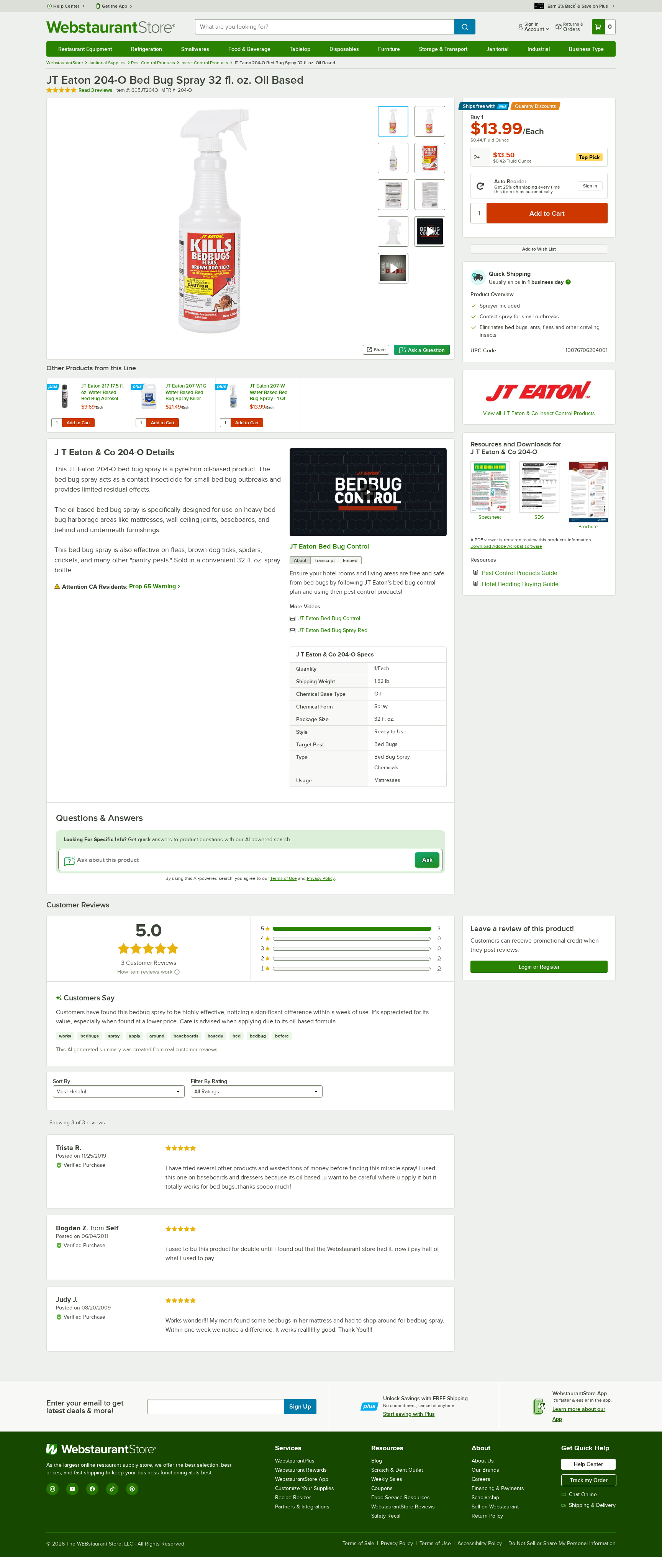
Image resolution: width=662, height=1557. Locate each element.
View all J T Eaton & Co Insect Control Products (539, 413)
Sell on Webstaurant (495, 1507)
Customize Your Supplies (304, 1488)
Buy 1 (476, 117)
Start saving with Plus (409, 1414)
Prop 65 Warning (152, 586)
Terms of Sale (358, 1543)
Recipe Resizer (293, 1497)
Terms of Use (283, 878)
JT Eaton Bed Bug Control (329, 546)
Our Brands (485, 1470)
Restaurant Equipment (85, 49)
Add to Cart (78, 422)
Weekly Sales (386, 1479)
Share (380, 349)
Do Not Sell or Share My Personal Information (562, 1543)
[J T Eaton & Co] (539, 391)
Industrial (539, 49)
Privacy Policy (321, 878)
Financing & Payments (498, 1488)
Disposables (344, 49)
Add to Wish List (539, 249)
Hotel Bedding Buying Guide (543, 583)
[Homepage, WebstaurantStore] (110, 27)
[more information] (568, 282)
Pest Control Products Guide (543, 572)
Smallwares (195, 49)
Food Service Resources (400, 1497)
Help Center (66, 6)
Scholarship (485, 1497)
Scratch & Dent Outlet (397, 1470)
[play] (368, 492)
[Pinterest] (132, 1489)
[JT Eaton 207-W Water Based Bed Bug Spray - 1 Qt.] (257, 405)
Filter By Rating (209, 1081)
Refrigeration (146, 49)
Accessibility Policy (479, 1543)
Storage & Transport (443, 49)
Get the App (114, 6)
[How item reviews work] (177, 972)
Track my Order (589, 1480)
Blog (376, 1461)
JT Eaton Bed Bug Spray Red (332, 630)
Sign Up (300, 1406)
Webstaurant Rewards (301, 1470)
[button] (393, 121)
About (300, 560)
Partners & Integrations (302, 1507)
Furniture (389, 49)
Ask (427, 860)
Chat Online (583, 1494)
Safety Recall (386, 1516)
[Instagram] (52, 1489)
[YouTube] (72, 1489)
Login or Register (539, 967)
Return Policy (487, 1516)
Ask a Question (426, 350)
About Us (483, 1461)
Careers (481, 1479)
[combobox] (324, 26)
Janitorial (497, 49)
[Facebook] (92, 1489)
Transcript (325, 560)
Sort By (61, 1081)
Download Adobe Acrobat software (506, 546)
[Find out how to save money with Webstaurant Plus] (54, 387)
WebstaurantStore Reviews (403, 1507)
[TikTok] (112, 1489)
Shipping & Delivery (592, 1505)
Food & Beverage (249, 49)
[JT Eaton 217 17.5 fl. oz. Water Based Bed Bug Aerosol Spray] (89, 405)
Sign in (590, 186)
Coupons (382, 1488)
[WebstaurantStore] (142, 1449)
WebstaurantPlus (295, 1461)
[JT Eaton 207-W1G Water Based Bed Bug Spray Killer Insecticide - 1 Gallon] (173, 405)
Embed (350, 560)
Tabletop (300, 49)
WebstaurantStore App (301, 1479)
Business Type (586, 49)
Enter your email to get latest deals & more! (84, 1406)
